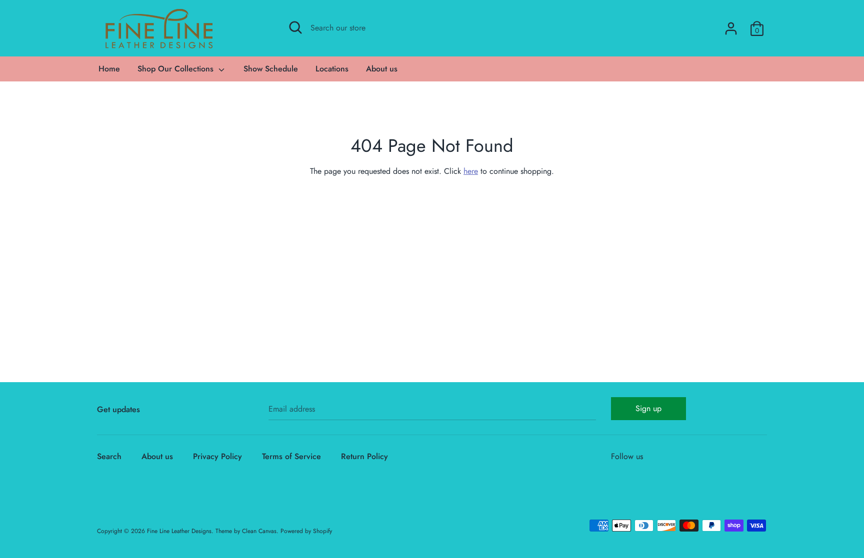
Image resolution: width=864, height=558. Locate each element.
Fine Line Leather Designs (179, 531)
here (471, 171)
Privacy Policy (217, 456)
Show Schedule (271, 68)
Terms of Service (291, 456)
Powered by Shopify (306, 531)
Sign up (649, 408)
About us (382, 68)
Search (109, 456)
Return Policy (364, 456)
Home (109, 68)
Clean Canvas (259, 531)
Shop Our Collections (177, 68)
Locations (332, 68)
